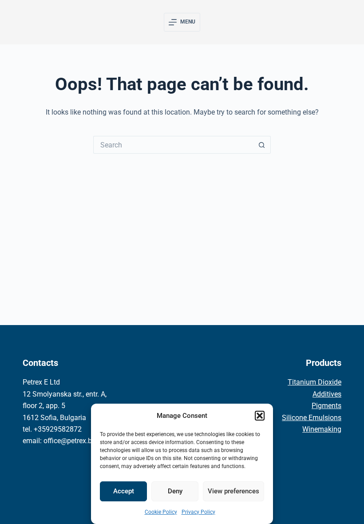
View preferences (233, 491)
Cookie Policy (161, 512)
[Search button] (262, 145)
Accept (123, 491)
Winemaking (321, 429)
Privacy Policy (198, 512)
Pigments (326, 405)
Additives (327, 394)
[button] (259, 415)
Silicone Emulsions (311, 417)
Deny (175, 491)
